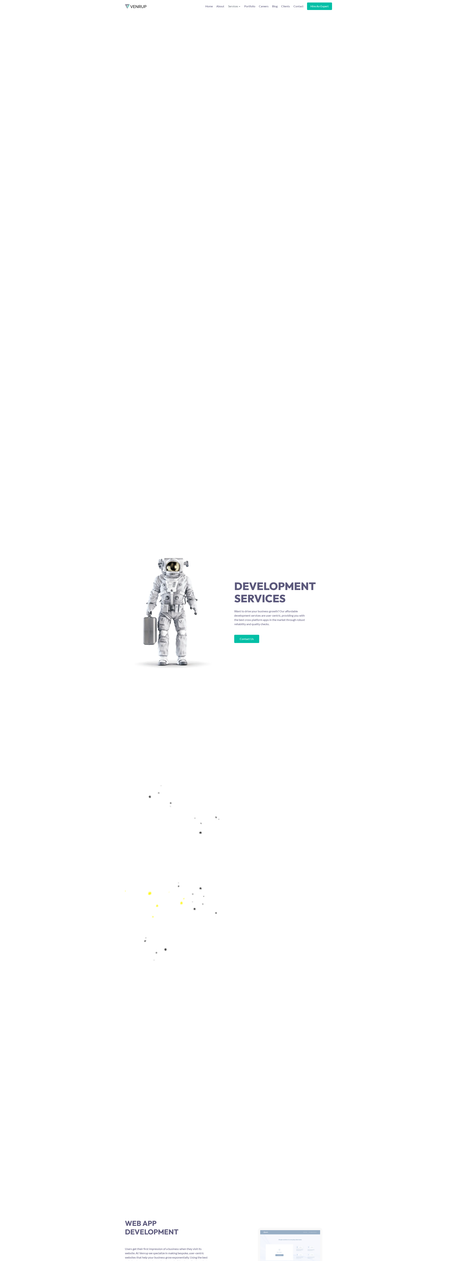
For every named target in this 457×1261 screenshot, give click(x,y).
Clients (285, 6)
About (220, 6)
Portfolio (249, 6)
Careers (263, 6)
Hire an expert (319, 6)
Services (233, 6)
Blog (275, 6)
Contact (298, 6)
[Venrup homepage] (135, 6)
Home (209, 6)
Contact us (247, 638)
